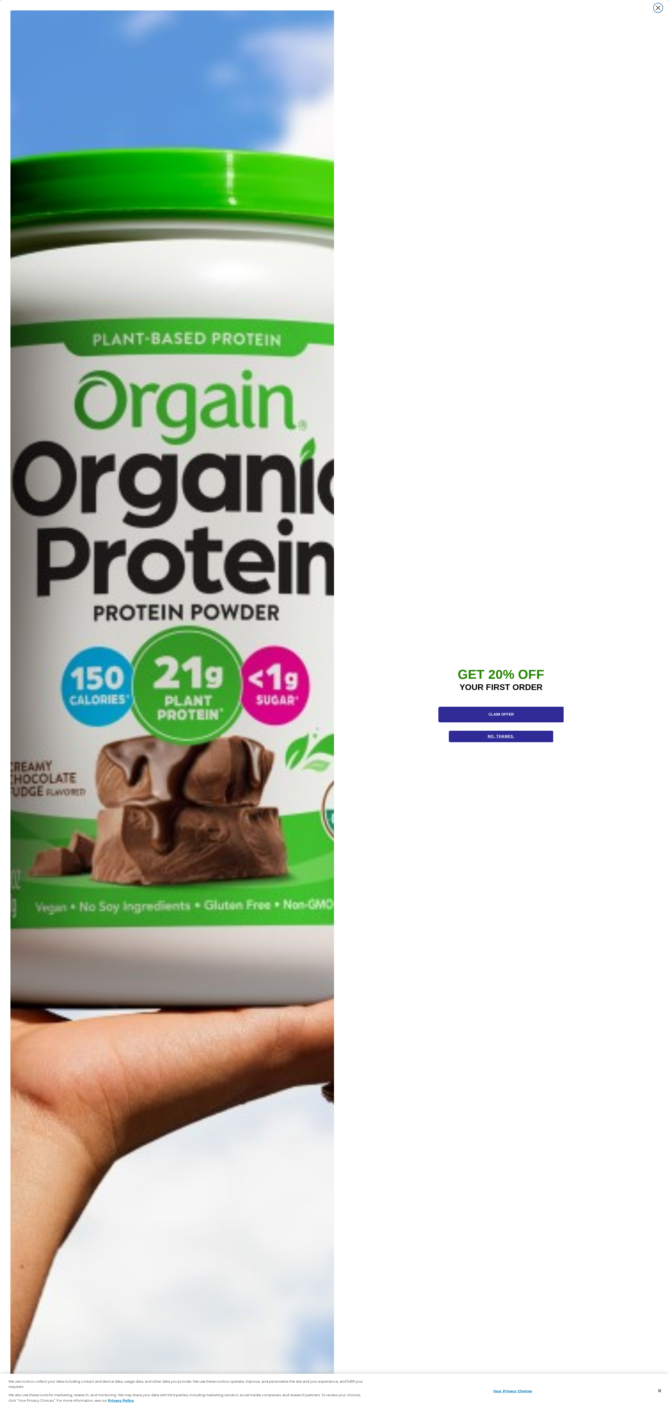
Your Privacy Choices (512, 1391)
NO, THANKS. (501, 736)
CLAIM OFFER (501, 714)
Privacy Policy (121, 1400)
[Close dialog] (658, 8)
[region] (334, 1391)
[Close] (659, 1390)
